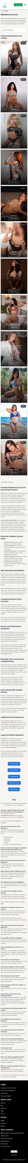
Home (2, 10)
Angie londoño (14, 469)
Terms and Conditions (11, 747)
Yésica (14, 179)
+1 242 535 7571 (20, 817)
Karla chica (14, 433)
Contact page (14, 821)
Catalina (14, 252)
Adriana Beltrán (14, 70)
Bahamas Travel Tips (8, 722)
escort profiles (14, 1075)
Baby (14, 288)
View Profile (14, 73)
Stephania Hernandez (14, 324)
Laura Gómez (14, 143)
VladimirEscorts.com (6, 1069)
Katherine (14, 215)
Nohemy (14, 397)
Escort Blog (11, 726)
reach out (21, 756)
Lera (14, 361)
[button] (25, 4)
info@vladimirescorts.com (8, 815)
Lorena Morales (14, 106)
